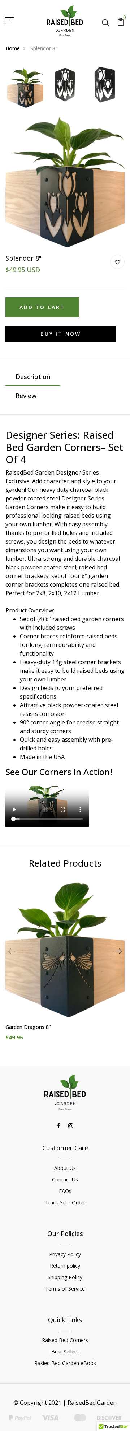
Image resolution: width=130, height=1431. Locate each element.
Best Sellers (65, 1351)
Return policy (65, 1265)
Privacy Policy (65, 1254)
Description (33, 376)
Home (12, 48)
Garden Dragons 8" (28, 1027)
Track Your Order (65, 1202)
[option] (25, 87)
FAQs (65, 1191)
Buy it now (60, 333)
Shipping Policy (65, 1277)
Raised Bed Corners (65, 1340)
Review (26, 395)
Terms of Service (65, 1288)
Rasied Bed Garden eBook (65, 1363)
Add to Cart (42, 307)
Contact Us (65, 1179)
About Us (65, 1168)
